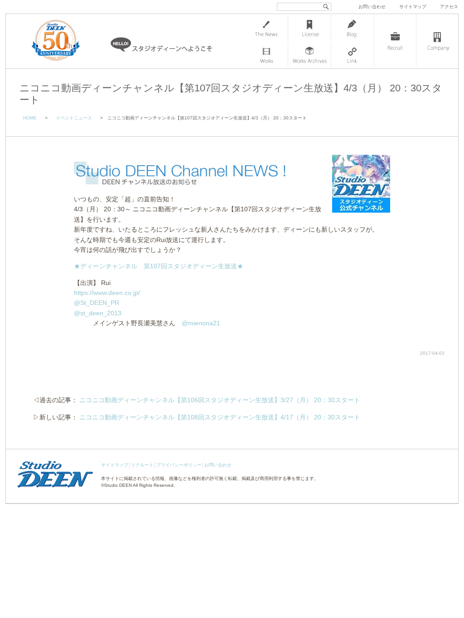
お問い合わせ (372, 6)
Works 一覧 (266, 54)
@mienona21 (201, 323)
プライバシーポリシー (179, 464)
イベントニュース (74, 117)
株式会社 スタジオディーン (65, 41)
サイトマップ (412, 6)
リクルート (142, 464)
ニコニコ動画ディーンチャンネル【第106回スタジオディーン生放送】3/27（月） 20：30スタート (219, 400)
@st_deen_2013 (97, 313)
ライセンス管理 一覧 (309, 27)
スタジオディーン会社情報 (437, 41)
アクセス (449, 6)
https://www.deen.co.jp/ (107, 292)
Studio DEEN (118, 485)
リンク (352, 54)
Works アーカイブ (309, 54)
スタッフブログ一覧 (352, 27)
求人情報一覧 (395, 41)
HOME (30, 117)
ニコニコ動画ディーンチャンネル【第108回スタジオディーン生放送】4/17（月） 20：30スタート (219, 417)
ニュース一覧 (266, 27)
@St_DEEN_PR (96, 302)
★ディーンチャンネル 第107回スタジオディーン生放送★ (158, 266)
